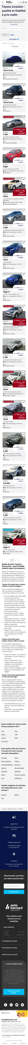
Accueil (4, 809)
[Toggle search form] (19, 2)
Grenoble (4, 758)
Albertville (18, 771)
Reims (16, 758)
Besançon (17, 765)
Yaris (2, 731)
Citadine (3, 795)
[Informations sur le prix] (23, 68)
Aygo (16, 731)
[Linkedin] (22, 1004)
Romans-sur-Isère (20, 775)
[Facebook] (5, 1004)
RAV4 (16, 738)
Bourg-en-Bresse (6, 761)
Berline (17, 795)
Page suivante (19, 560)
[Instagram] (11, 1004)
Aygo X (3, 734)
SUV (2, 798)
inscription (15, 892)
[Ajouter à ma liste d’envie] (23, 53)
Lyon (2, 778)
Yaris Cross (4, 741)
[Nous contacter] (26, 2)
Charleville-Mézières (7, 765)
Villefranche (18, 778)
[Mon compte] (23, 2)
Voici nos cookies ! (7, 1037)
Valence (17, 761)
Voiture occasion (12, 809)
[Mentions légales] (23, 66)
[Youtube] (16, 1004)
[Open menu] (2, 2)
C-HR (16, 734)
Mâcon (3, 775)
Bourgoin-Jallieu (19, 768)
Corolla (3, 738)
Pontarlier (4, 771)
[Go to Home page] (9, 2)
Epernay (3, 768)
